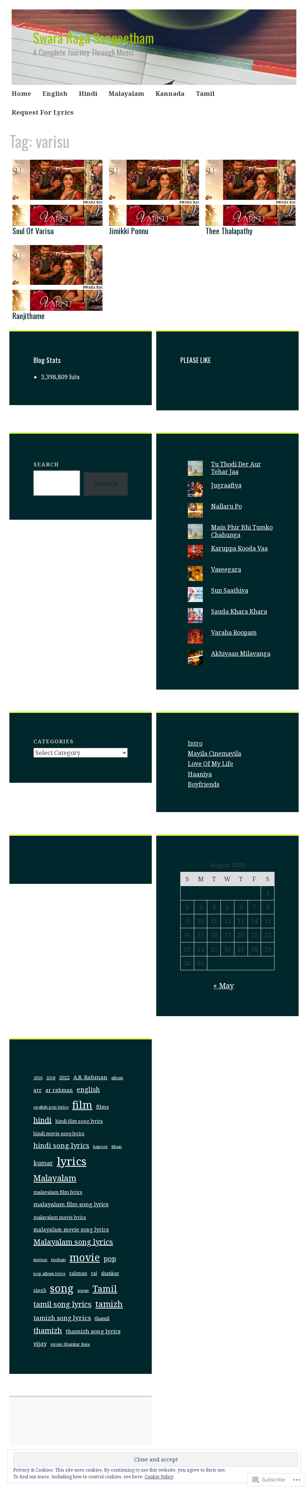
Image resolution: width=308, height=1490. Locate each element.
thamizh (47, 1330)
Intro (195, 743)
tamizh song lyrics (62, 1317)
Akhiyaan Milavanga (240, 653)
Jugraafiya (226, 485)
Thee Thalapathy (228, 230)
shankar (110, 1273)
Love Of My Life (210, 763)
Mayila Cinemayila (214, 753)
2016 (37, 1077)
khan (117, 1146)
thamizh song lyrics (93, 1331)
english (88, 1089)
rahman (78, 1273)
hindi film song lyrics (79, 1121)
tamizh (109, 1304)
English (55, 93)
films (102, 1106)
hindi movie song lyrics (59, 1133)
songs (83, 1290)
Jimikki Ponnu (128, 230)
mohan (58, 1259)
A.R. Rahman (90, 1077)
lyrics (71, 1161)
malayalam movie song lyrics (71, 1229)
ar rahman (59, 1090)
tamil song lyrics (62, 1304)
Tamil (205, 93)
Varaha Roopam (234, 632)
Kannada (170, 93)
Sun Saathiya (229, 590)
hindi (42, 1120)
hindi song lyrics (61, 1145)
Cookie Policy (159, 1476)
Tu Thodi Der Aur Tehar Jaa (236, 467)
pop (110, 1258)
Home (21, 93)
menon (40, 1259)
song (62, 1288)
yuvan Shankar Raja (70, 1344)
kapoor (100, 1146)
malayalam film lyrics (57, 1192)
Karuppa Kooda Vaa (239, 548)
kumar (43, 1163)
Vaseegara (226, 569)
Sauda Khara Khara (239, 611)
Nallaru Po (226, 506)
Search (46, 464)
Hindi (88, 93)
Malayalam (126, 93)
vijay (40, 1343)
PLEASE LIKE (195, 360)
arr (37, 1090)
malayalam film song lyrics (71, 1204)
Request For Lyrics (43, 112)
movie (84, 1257)
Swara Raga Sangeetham (93, 37)
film (82, 1105)
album (117, 1077)
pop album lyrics (49, 1273)
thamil (102, 1318)
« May (223, 986)
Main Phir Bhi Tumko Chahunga (242, 531)
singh (39, 1290)
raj (94, 1273)
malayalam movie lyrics (59, 1217)
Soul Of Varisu (33, 230)
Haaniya (200, 774)
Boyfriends (203, 784)
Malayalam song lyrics (73, 1242)
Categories (53, 741)
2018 (50, 1077)
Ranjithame (28, 315)
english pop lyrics (50, 1107)
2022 (64, 1077)
